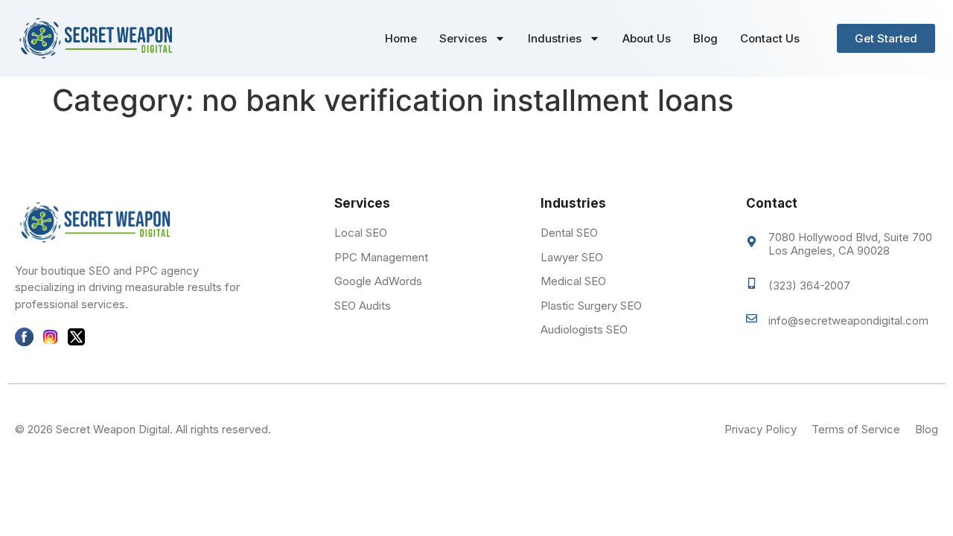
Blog (705, 38)
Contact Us (770, 38)
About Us (646, 38)
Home (401, 38)
